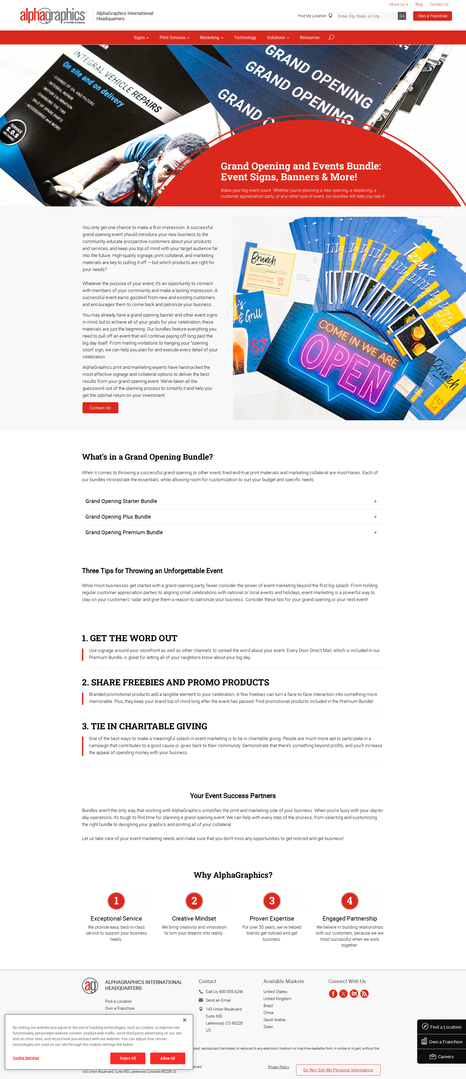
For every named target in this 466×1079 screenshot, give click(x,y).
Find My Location (312, 15)
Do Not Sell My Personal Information (338, 1070)
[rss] (364, 994)
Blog (419, 4)
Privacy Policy (278, 1066)
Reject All (127, 1058)
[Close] (185, 1020)
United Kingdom (277, 998)
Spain (268, 1026)
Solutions (276, 37)
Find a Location (445, 1027)
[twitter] (343, 994)
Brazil (268, 1005)
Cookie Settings (26, 1057)
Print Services (173, 37)
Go (402, 15)
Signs (139, 37)
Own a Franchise (432, 15)
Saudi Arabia (274, 1019)
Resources (310, 37)
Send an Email (218, 1000)
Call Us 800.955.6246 (224, 991)
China (268, 1012)
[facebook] (333, 994)
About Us (397, 4)
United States (275, 991)
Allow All (167, 1058)
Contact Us (439, 4)
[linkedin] (354, 994)
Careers (446, 1056)
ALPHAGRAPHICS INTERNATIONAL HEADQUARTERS (143, 985)
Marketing (209, 37)
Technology (245, 37)
